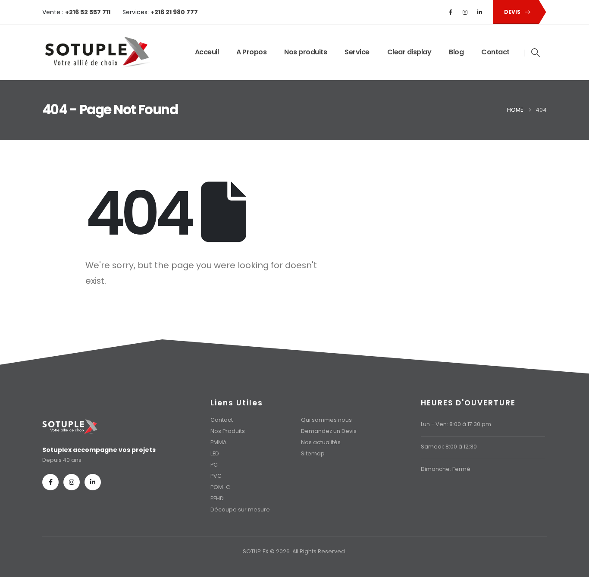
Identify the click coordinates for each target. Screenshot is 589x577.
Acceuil (207, 52)
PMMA (218, 442)
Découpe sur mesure (240, 509)
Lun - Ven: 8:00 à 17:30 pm (456, 424)
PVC (216, 476)
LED (214, 453)
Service (357, 52)
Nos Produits (227, 431)
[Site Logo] (96, 52)
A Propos (251, 52)
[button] (536, 52)
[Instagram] (465, 12)
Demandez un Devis (329, 431)
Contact (495, 52)
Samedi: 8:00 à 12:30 (449, 446)
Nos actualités (321, 442)
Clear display (409, 52)
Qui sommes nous (326, 419)
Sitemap (313, 453)
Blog (456, 52)
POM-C (220, 487)
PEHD (217, 498)
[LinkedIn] (480, 12)
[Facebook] (451, 12)
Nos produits (305, 52)
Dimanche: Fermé (445, 469)
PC (214, 464)
